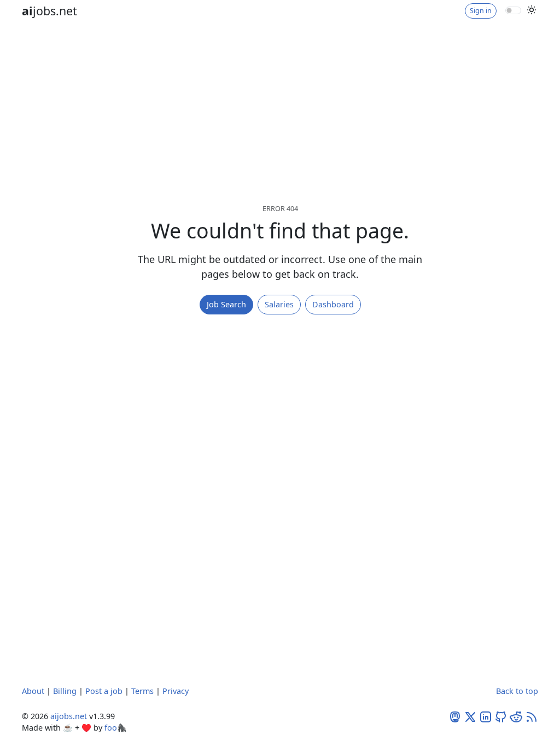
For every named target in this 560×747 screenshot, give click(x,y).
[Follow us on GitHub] (501, 716)
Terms (142, 691)
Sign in (481, 10)
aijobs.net (68, 716)
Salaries (279, 304)
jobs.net (49, 11)
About (33, 691)
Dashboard (333, 304)
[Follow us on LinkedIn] (485, 716)
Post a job (103, 691)
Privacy (175, 691)
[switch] (513, 10)
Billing (65, 691)
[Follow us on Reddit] (516, 716)
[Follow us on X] (470, 716)
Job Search (226, 304)
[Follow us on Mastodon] (455, 716)
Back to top (517, 691)
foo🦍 (115, 727)
